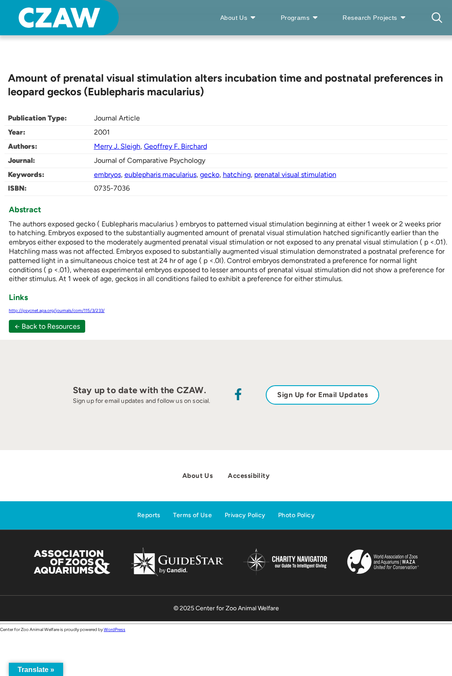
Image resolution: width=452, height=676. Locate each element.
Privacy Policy (245, 515)
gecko (209, 174)
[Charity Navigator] (285, 574)
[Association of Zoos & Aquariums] (71, 575)
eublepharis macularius (160, 174)
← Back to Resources (47, 326)
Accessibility (249, 476)
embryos (107, 174)
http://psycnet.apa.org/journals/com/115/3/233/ (57, 310)
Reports (149, 515)
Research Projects (370, 17)
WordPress (114, 629)
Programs (295, 17)
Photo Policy (296, 515)
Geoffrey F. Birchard (175, 146)
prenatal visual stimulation (295, 174)
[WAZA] (383, 575)
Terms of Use (192, 515)
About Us (233, 17)
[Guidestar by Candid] (177, 575)
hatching (237, 174)
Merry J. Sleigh (117, 146)
